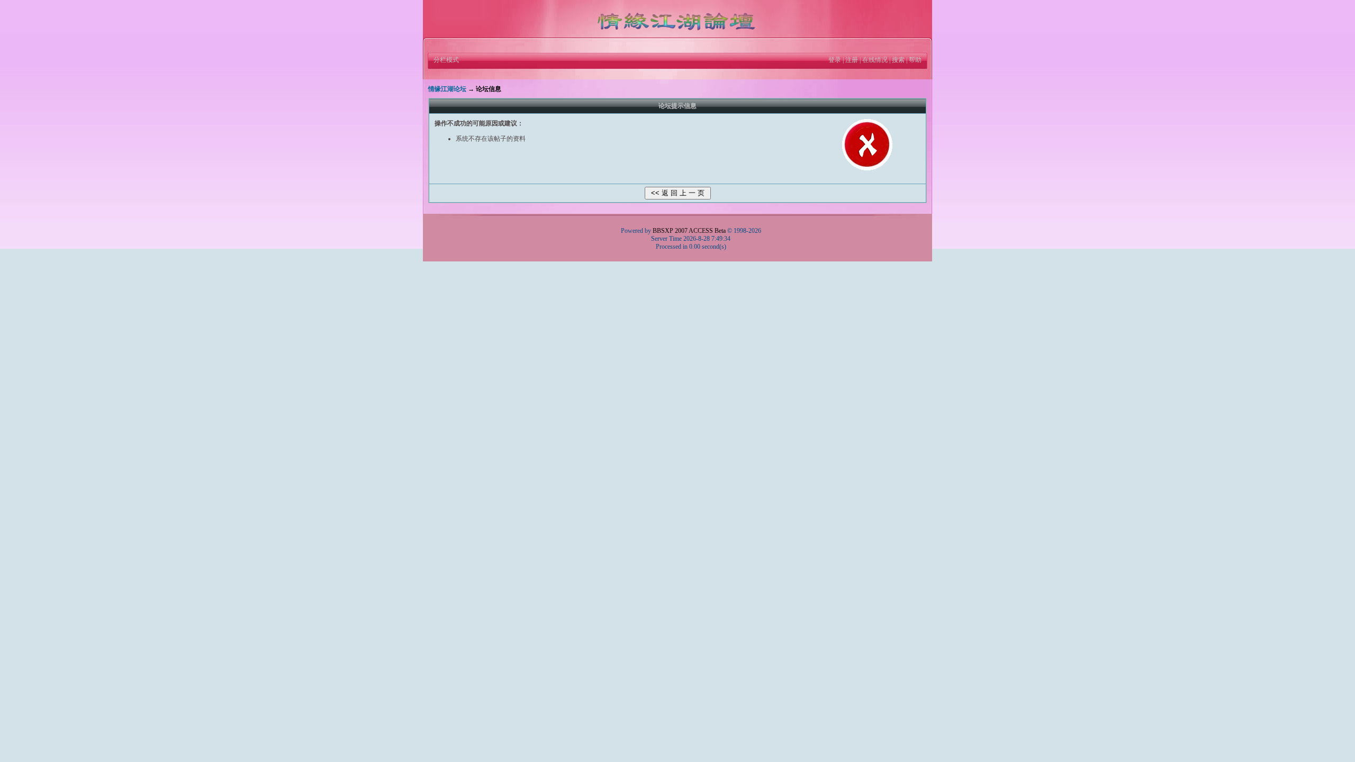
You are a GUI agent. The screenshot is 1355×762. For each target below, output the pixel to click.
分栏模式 (446, 60)
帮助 (915, 60)
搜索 (898, 60)
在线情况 (875, 60)
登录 (834, 60)
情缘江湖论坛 (447, 89)
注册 (851, 60)
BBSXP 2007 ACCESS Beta (689, 230)
